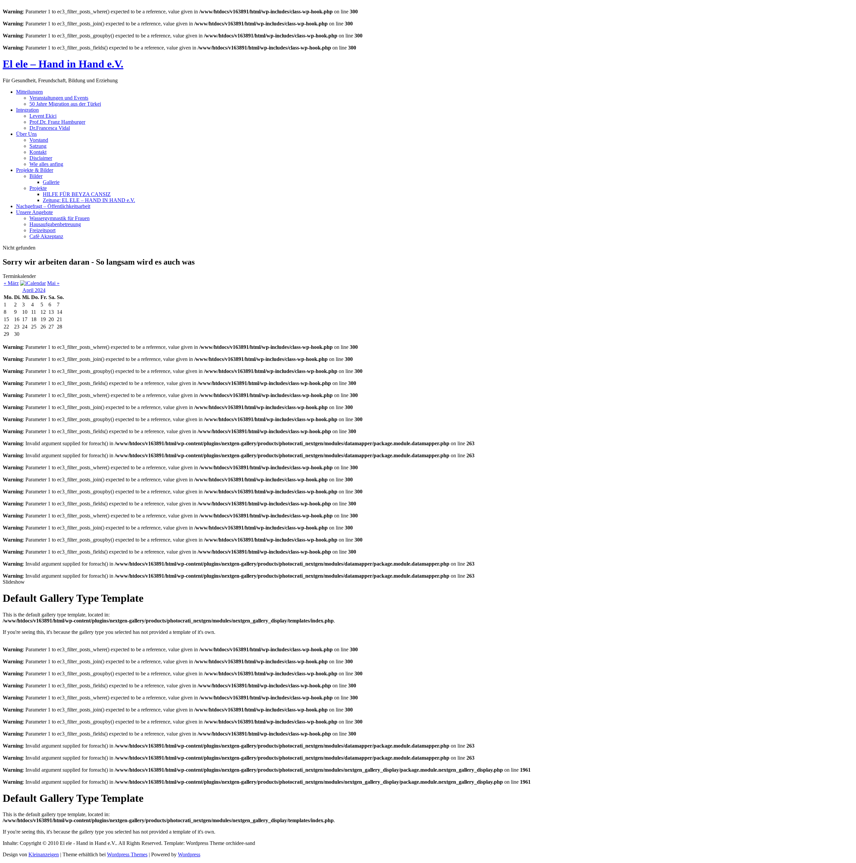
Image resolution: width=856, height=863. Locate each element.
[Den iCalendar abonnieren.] (33, 283)
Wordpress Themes (127, 854)
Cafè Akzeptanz (46, 236)
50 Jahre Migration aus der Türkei (65, 104)
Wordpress (189, 854)
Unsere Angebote (34, 212)
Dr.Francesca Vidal (49, 128)
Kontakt (37, 152)
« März (11, 283)
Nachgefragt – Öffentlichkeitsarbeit (53, 206)
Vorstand (38, 140)
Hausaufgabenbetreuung (55, 224)
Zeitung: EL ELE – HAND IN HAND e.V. (89, 200)
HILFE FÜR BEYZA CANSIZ (77, 194)
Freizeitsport (42, 230)
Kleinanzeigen (43, 854)
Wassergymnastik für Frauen (59, 218)
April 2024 (33, 290)
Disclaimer (40, 158)
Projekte (38, 188)
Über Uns (26, 134)
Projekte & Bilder (34, 170)
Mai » (53, 283)
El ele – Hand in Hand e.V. (63, 64)
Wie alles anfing (46, 164)
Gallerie (51, 182)
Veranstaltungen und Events (58, 98)
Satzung (37, 146)
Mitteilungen (29, 92)
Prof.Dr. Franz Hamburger (57, 122)
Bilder (35, 176)
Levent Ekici (43, 116)
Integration (27, 110)
